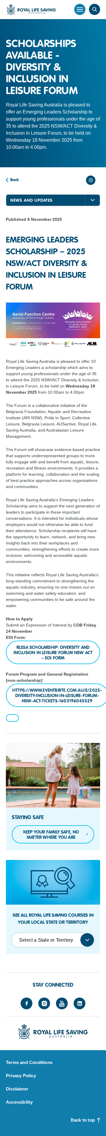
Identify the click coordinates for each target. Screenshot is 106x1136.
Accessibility (19, 1102)
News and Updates (31, 200)
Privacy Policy (21, 1075)
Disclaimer (17, 1088)
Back (14, 179)
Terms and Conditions (29, 1062)
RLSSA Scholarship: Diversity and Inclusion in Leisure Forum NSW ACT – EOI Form (53, 652)
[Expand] (92, 200)
